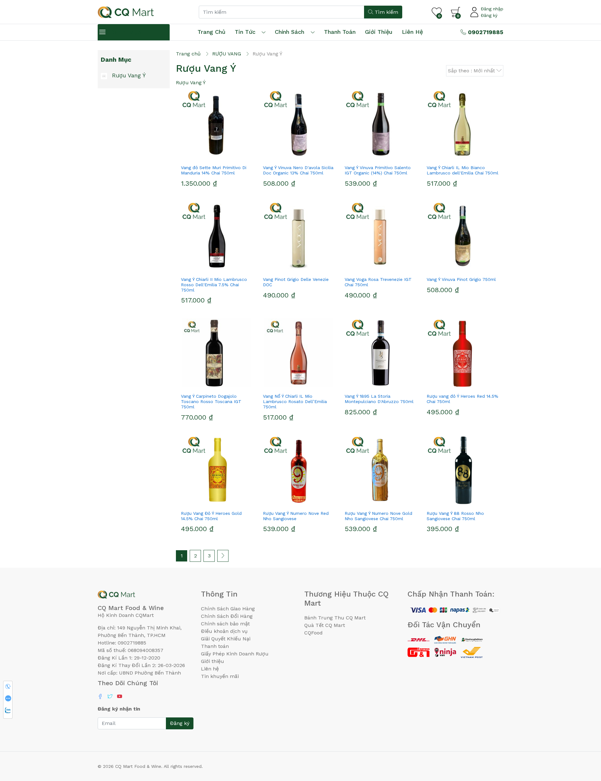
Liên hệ (412, 31)
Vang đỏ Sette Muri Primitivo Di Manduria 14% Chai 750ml (213, 170)
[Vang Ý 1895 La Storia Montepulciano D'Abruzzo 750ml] (381, 352)
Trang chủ (211, 31)
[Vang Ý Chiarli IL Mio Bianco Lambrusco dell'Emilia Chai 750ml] (463, 124)
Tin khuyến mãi (220, 676)
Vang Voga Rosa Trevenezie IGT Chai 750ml (378, 282)
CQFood (313, 633)
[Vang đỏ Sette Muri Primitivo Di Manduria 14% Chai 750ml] (217, 124)
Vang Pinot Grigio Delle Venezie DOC (296, 282)
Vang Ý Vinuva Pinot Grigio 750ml (461, 279)
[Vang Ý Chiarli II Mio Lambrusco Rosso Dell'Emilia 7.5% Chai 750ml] (217, 236)
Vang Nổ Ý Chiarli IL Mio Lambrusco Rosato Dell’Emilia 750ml (295, 401)
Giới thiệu (212, 661)
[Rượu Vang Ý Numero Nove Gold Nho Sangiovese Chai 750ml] (381, 470)
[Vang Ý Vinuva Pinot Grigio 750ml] (463, 236)
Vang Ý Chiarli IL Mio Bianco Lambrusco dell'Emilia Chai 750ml (462, 170)
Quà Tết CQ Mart (324, 625)
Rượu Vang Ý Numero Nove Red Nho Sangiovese (296, 516)
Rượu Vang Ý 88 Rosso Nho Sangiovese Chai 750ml (455, 516)
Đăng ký (489, 15)
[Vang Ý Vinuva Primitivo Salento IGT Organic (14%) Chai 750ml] (381, 124)
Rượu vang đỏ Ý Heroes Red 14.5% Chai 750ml (462, 399)
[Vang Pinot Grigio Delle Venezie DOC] (299, 236)
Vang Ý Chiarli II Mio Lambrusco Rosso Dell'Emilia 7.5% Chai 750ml (214, 284)
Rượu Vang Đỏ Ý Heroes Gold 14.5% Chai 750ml (211, 516)
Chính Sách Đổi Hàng (227, 616)
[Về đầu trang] (584, 742)
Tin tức (245, 31)
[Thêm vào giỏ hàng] (228, 156)
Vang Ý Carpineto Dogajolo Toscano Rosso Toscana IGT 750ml (211, 401)
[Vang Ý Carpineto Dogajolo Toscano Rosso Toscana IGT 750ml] (217, 352)
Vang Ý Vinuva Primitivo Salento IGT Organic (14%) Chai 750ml (378, 170)
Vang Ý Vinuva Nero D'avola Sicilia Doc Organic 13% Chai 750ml (298, 170)
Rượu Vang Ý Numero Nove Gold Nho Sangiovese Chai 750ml (378, 516)
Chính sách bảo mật (225, 624)
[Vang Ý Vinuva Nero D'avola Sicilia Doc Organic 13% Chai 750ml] (299, 124)
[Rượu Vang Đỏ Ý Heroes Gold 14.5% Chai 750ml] (217, 470)
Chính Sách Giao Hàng (228, 609)
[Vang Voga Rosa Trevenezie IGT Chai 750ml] (381, 236)
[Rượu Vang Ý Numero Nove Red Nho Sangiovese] (299, 470)
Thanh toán (215, 646)
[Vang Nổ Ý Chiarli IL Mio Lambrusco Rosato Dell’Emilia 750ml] (299, 352)
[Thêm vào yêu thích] (205, 156)
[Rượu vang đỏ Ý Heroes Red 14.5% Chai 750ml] (463, 352)
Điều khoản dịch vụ (224, 631)
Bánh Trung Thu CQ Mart (335, 618)
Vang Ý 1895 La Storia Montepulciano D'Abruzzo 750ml (379, 399)
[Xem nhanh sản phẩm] (217, 156)
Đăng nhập (492, 8)
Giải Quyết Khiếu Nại (225, 639)
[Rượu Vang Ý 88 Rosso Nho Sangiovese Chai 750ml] (463, 470)
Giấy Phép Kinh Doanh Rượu (235, 654)
